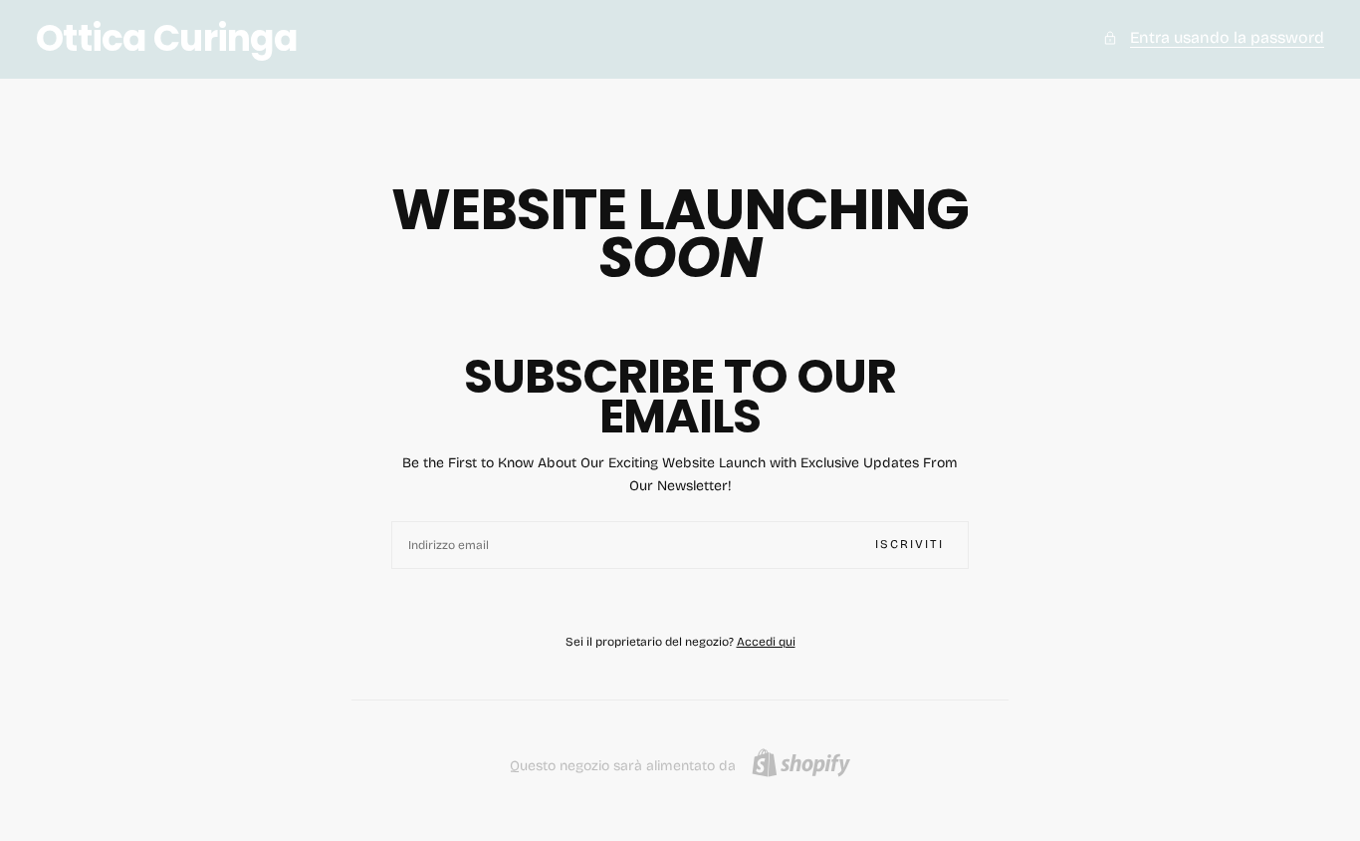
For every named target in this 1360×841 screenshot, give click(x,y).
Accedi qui (766, 642)
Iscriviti (909, 544)
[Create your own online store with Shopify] (801, 762)
